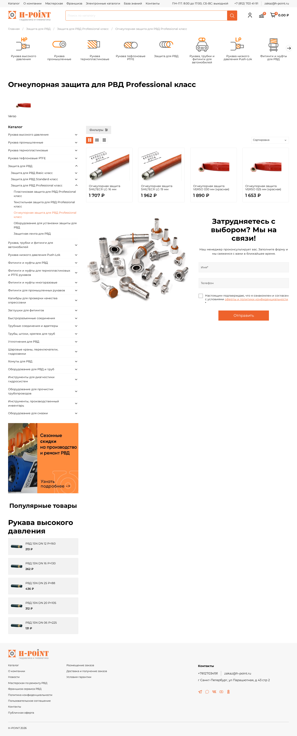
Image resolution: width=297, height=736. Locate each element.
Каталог (14, 3)
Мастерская (54, 3)
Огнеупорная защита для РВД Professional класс (45, 215)
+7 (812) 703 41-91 (246, 3)
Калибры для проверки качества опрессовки (32, 300)
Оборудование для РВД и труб (31, 369)
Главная (14, 29)
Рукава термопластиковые (94, 57)
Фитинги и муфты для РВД (273, 57)
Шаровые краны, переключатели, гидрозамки (33, 351)
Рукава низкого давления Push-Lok (238, 57)
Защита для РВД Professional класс (83, 29)
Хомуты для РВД (20, 361)
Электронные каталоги (103, 3)
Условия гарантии (78, 676)
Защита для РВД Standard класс (34, 179)
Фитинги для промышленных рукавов (36, 290)
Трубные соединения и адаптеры (33, 326)
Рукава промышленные (59, 57)
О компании (32, 3)
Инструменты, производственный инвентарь (33, 403)
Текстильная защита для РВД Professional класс (44, 204)
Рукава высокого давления (23, 57)
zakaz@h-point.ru (276, 3)
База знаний (133, 3)
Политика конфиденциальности (30, 694)
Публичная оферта (21, 712)
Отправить (244, 315)
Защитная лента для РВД (32, 233)
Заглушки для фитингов (26, 310)
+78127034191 (208, 673)
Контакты (153, 3)
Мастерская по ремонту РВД (27, 683)
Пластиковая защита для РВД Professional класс (45, 194)
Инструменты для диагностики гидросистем (31, 379)
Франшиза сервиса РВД (24, 688)
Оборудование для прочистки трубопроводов (30, 391)
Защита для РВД (38, 29)
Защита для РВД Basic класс (32, 173)
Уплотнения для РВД (23, 341)
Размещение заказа (80, 665)
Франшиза (74, 3)
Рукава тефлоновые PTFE (130, 57)
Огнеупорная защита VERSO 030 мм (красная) (211, 187)
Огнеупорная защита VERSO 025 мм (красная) (263, 187)
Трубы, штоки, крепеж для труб (31, 334)
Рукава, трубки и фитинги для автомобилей (202, 59)
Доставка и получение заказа (86, 671)
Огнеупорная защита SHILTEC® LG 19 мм (156, 187)
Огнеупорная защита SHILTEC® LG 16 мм (104, 187)
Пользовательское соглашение (29, 700)
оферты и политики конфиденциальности (256, 299)
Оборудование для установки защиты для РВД (45, 225)
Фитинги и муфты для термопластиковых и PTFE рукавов (39, 273)
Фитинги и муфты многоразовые (32, 282)
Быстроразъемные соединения (31, 318)
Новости (14, 676)
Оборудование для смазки (28, 413)
